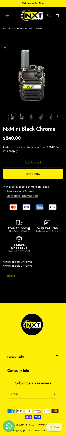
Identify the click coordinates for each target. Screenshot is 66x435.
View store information (22, 196)
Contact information (45, 430)
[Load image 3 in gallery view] (31, 117)
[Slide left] (4, 118)
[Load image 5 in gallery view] (51, 117)
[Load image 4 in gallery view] (41, 117)
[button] (7, 15)
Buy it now (33, 174)
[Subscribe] (54, 394)
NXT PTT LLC (27, 424)
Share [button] (11, 276)
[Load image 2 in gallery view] (22, 117)
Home (6, 28)
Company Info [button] (18, 370)
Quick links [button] (15, 357)
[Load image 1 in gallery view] (12, 117)
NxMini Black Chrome (30, 28)
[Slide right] (62, 118)
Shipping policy (21, 430)
